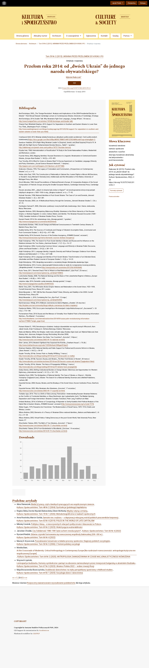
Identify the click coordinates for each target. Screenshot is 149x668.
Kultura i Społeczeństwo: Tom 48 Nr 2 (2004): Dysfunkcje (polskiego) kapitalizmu (52, 507)
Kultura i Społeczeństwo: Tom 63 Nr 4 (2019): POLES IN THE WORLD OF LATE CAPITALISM (55, 520)
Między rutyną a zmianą (77, 511)
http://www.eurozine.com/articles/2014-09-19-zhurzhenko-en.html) (43, 431)
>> (26, 577)
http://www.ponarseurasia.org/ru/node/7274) (78, 404)
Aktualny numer (40, 36)
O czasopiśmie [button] (72, 36)
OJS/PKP (36, 633)
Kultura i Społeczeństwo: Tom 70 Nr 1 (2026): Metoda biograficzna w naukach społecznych (56, 514)
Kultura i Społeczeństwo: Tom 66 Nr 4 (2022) (101, 531)
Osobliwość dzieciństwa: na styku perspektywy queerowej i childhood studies (79, 570)
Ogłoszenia (91, 36)
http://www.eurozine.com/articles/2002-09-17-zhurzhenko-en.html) (43, 426)
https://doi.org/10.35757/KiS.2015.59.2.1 (76, 88)
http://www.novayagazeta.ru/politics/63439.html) (36, 284)
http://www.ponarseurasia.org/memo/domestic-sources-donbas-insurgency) (46, 238)
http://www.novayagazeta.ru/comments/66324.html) (37, 222)
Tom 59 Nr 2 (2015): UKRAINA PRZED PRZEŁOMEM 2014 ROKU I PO (62, 44)
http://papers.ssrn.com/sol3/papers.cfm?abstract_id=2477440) (41, 166)
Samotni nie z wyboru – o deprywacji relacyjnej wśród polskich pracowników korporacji (80, 517)
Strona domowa (21, 44)
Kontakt (104, 36)
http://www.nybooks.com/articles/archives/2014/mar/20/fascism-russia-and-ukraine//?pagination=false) (56, 361)
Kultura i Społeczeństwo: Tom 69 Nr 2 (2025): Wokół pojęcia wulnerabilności (49, 527)
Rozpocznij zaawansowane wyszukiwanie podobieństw (51, 583)
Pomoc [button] (126, 36)
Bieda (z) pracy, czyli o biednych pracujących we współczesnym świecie (62, 504)
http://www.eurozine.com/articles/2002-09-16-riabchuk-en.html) (42, 340)
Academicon (44, 630)
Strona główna (22, 36)
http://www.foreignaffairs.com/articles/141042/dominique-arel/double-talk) (46, 121)
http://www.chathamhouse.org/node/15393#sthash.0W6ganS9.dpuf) (43, 345)
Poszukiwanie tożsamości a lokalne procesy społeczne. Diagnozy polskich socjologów (72, 541)
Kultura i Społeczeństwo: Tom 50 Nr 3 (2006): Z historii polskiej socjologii (48, 544)
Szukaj (115, 36)
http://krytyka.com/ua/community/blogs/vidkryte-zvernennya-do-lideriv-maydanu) (48, 305)
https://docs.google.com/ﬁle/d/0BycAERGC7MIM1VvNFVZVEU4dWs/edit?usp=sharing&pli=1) (62, 140)
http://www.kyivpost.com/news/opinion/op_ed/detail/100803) (41, 273)
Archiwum (56, 36)
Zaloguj (142, 3)
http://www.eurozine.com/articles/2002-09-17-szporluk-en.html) (42, 391)
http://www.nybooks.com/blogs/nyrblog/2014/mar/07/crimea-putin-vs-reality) (47, 356)
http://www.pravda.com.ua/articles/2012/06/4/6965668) (62, 267)
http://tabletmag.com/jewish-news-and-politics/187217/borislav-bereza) (45, 147)
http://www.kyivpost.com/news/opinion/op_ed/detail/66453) (40, 300)
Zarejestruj (131, 3)
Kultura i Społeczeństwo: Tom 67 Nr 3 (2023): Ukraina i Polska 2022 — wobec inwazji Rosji (55, 566)
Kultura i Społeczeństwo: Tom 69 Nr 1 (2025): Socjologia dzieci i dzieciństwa (50, 573)
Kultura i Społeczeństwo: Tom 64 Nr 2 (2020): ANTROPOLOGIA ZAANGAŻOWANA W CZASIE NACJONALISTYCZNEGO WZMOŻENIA (73, 556)
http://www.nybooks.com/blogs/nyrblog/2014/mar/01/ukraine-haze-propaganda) (48, 367)
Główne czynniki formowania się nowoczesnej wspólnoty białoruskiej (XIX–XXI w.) (66, 534)
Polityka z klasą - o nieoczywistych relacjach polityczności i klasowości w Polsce (66, 524)
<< (13, 577)
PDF (74, 83)
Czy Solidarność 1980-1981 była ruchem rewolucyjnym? (56, 531)
